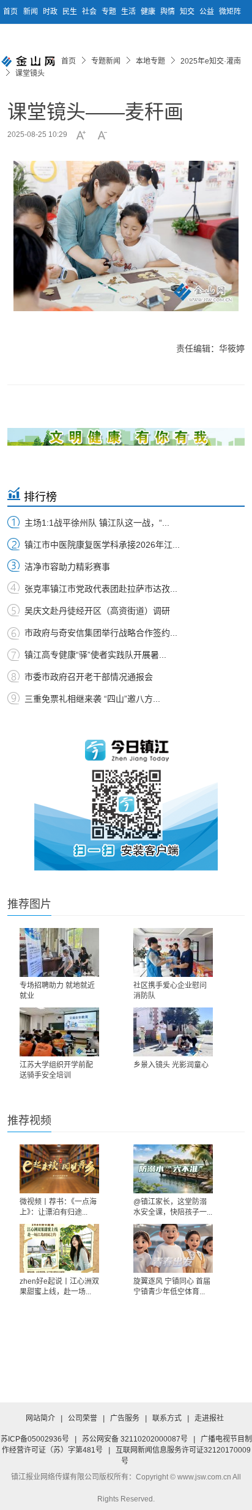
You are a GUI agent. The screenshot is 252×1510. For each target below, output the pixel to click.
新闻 (31, 11)
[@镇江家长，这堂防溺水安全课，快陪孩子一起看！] (173, 1168)
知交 (188, 11)
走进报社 (209, 1418)
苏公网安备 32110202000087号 (135, 1439)
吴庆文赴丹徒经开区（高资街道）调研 (97, 611)
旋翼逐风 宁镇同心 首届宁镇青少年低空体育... (171, 1286)
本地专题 (150, 61)
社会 (90, 11)
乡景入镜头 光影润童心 (171, 1065)
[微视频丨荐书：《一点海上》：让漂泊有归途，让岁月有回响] (59, 1168)
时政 (51, 11)
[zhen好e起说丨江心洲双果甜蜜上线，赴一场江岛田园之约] (59, 1248)
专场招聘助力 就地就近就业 (57, 990)
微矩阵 (230, 11)
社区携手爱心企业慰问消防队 (170, 990)
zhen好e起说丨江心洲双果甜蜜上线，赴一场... (59, 1286)
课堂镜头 (30, 73)
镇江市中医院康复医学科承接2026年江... (102, 545)
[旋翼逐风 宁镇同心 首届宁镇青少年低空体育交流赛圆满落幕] (173, 1248)
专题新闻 (105, 61)
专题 (110, 11)
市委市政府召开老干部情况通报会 (88, 677)
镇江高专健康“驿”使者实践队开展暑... (95, 655)
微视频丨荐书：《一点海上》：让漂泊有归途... (58, 1207)
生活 (129, 11)
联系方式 (167, 1418)
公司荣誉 (82, 1418)
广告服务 (124, 1418)
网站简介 (40, 1418)
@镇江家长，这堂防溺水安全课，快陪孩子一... (172, 1207)
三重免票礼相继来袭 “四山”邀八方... (92, 699)
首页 (10, 11)
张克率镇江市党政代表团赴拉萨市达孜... (100, 589)
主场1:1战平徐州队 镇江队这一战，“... (96, 523)
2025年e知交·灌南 (210, 61)
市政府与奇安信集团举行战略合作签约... (100, 633)
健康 (149, 11)
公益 (207, 11)
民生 (70, 11)
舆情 (168, 11)
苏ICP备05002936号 (35, 1439)
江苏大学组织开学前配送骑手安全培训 (56, 1070)
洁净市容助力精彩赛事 (67, 567)
